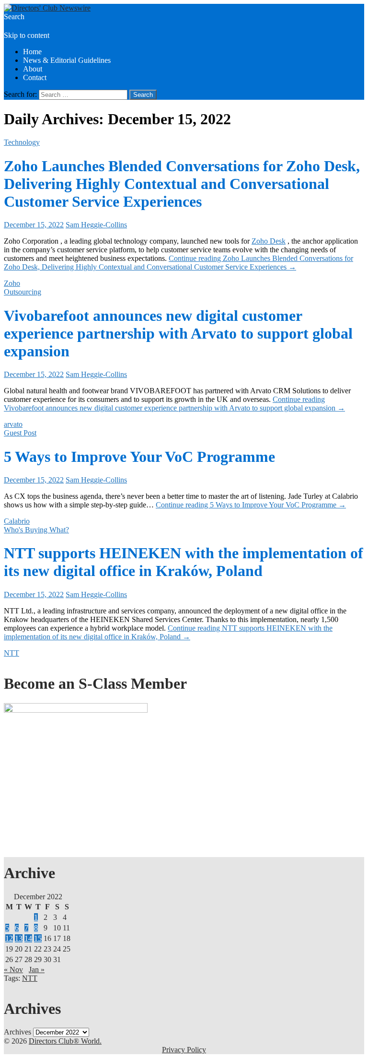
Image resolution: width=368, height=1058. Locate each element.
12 (9, 938)
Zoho (12, 283)
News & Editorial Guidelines (67, 60)
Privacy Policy (184, 1050)
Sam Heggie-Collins (96, 225)
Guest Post (20, 433)
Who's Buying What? (36, 530)
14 (28, 938)
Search (14, 16)
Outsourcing (22, 292)
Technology (22, 142)
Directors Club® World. (65, 1041)
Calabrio (17, 521)
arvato (13, 424)
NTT (11, 653)
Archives (17, 1032)
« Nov (13, 969)
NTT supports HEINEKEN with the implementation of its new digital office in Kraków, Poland (183, 561)
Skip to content (26, 35)
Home (32, 51)
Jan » (37, 969)
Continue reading (178, 262)
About (32, 69)
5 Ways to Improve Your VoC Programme (139, 456)
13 (19, 938)
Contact (34, 77)
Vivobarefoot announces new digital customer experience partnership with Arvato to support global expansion (178, 333)
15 (38, 938)
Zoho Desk (269, 241)
